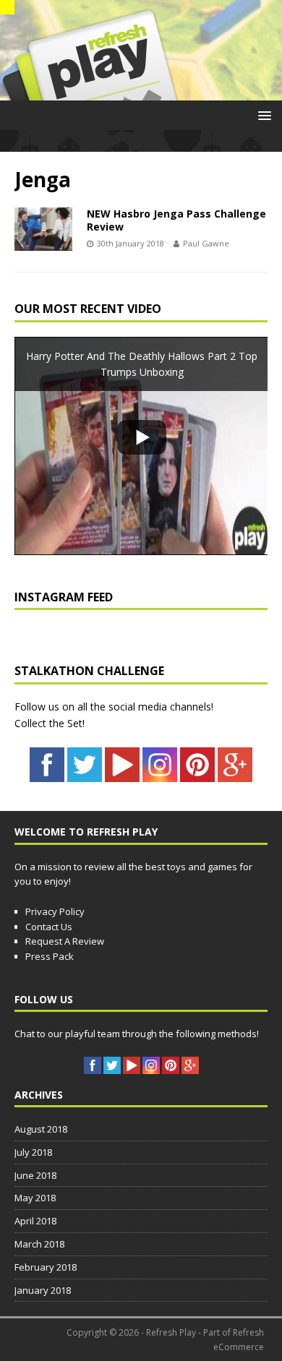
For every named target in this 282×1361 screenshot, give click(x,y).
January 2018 (42, 1290)
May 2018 (35, 1197)
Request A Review (64, 941)
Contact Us (48, 926)
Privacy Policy (55, 911)
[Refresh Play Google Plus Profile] (235, 774)
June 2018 (35, 1175)
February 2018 (45, 1267)
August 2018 (40, 1128)
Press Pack (49, 956)
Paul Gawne (206, 243)
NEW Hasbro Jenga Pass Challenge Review (176, 220)
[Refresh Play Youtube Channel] (122, 774)
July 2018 (33, 1152)
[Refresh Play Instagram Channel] (159, 774)
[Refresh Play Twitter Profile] (84, 774)
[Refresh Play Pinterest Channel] (197, 774)
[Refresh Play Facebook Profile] (47, 774)
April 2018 (35, 1220)
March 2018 (39, 1243)
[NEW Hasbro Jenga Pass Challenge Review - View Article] (43, 242)
